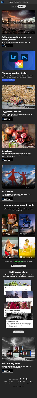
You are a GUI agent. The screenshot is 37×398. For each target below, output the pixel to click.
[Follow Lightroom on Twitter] (27, 379)
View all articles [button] (18, 332)
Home (11, 2)
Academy (25, 2)
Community (17, 2)
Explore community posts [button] (18, 266)
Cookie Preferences (8, 384)
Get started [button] (21, 6)
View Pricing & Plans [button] (8, 80)
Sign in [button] (14, 6)
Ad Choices (15, 386)
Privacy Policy (30, 381)
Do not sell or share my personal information (23, 384)
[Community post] (10, 225)
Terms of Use (23, 381)
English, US (21, 386)
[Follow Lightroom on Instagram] (24, 379)
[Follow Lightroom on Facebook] (21, 379)
